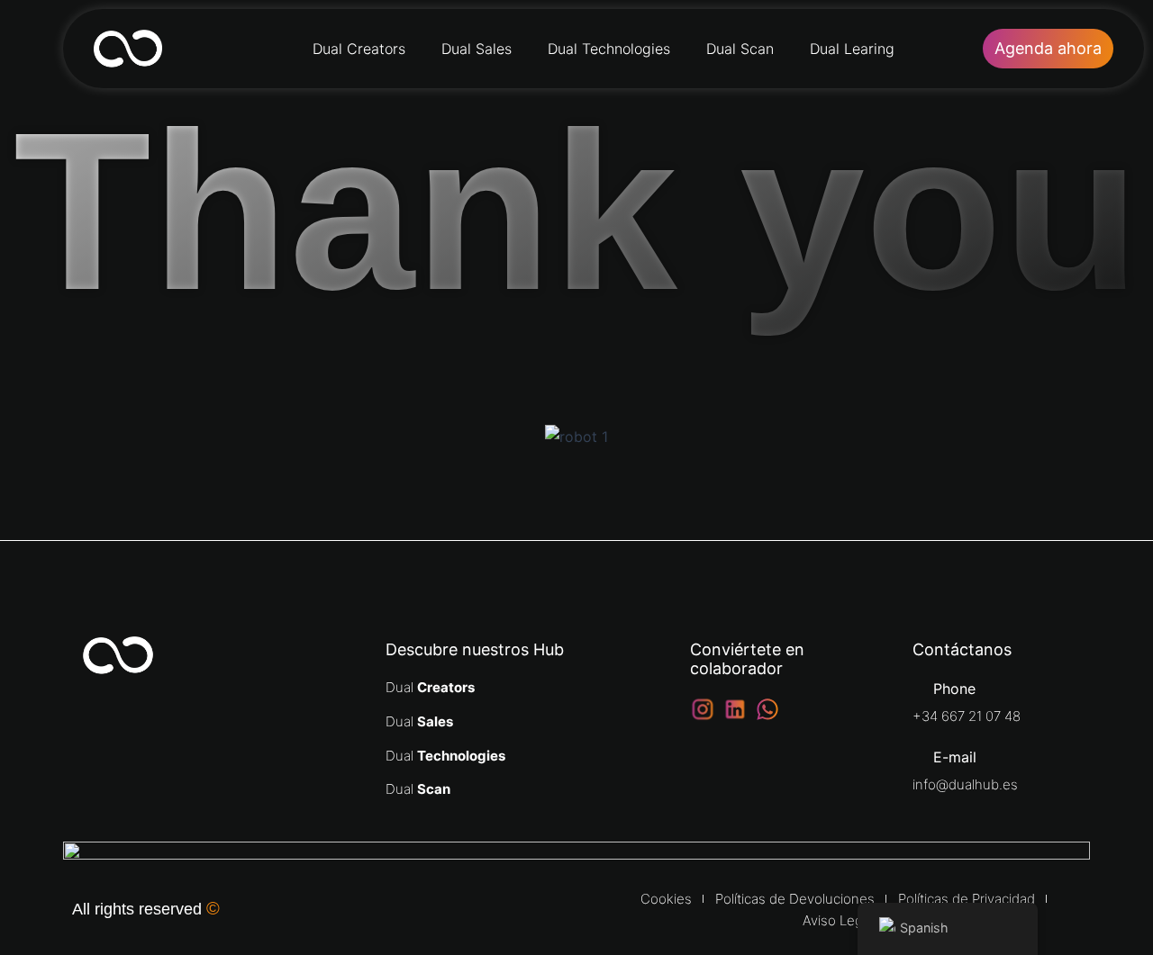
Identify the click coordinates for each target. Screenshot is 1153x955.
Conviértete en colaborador (747, 659)
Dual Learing (852, 49)
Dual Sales (476, 49)
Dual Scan (740, 49)
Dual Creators (359, 49)
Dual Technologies (609, 49)
